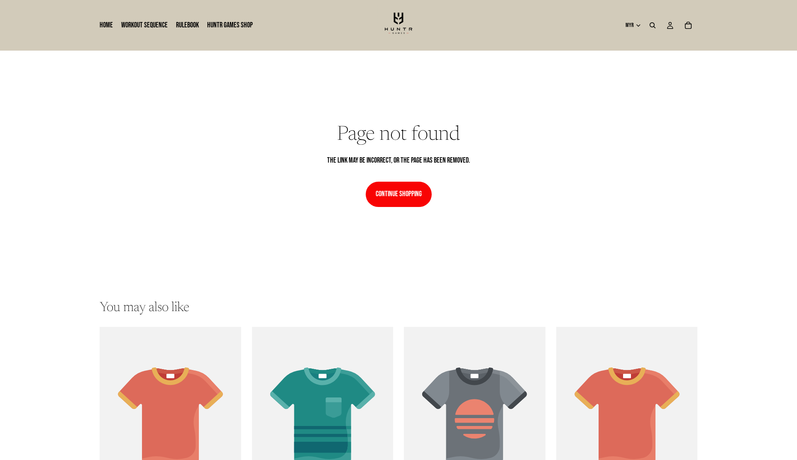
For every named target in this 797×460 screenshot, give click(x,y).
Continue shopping (399, 194)
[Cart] (688, 25)
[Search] (652, 25)
